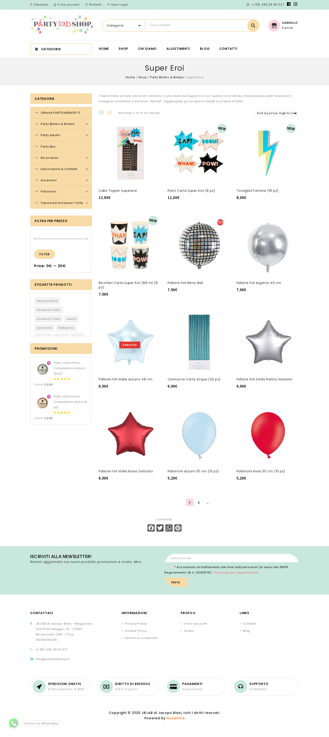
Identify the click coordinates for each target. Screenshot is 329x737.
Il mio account (68, 4)
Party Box (48, 146)
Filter (44, 254)
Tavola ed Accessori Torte (62, 203)
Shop (123, 48)
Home (104, 48)
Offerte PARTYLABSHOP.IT (60, 113)
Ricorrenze (49, 158)
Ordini (189, 631)
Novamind (175, 718)
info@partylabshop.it (53, 659)
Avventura (44, 328)
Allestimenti (178, 48)
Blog (204, 48)
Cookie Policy (136, 631)
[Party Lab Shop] (61, 24)
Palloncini (48, 191)
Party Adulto (50, 135)
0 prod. (288, 28)
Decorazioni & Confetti (59, 169)
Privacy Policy (136, 623)
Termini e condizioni (141, 638)
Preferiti (95, 4)
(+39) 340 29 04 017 (268, 4)
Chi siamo (147, 48)
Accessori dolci (48, 310)
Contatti (228, 48)
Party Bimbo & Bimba (167, 77)
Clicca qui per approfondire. (236, 572)
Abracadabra (47, 301)
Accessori (49, 180)
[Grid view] (103, 113)
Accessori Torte (48, 319)
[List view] (111, 113)
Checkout (40, 4)
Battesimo (66, 328)
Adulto (71, 319)
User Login (119, 4)
